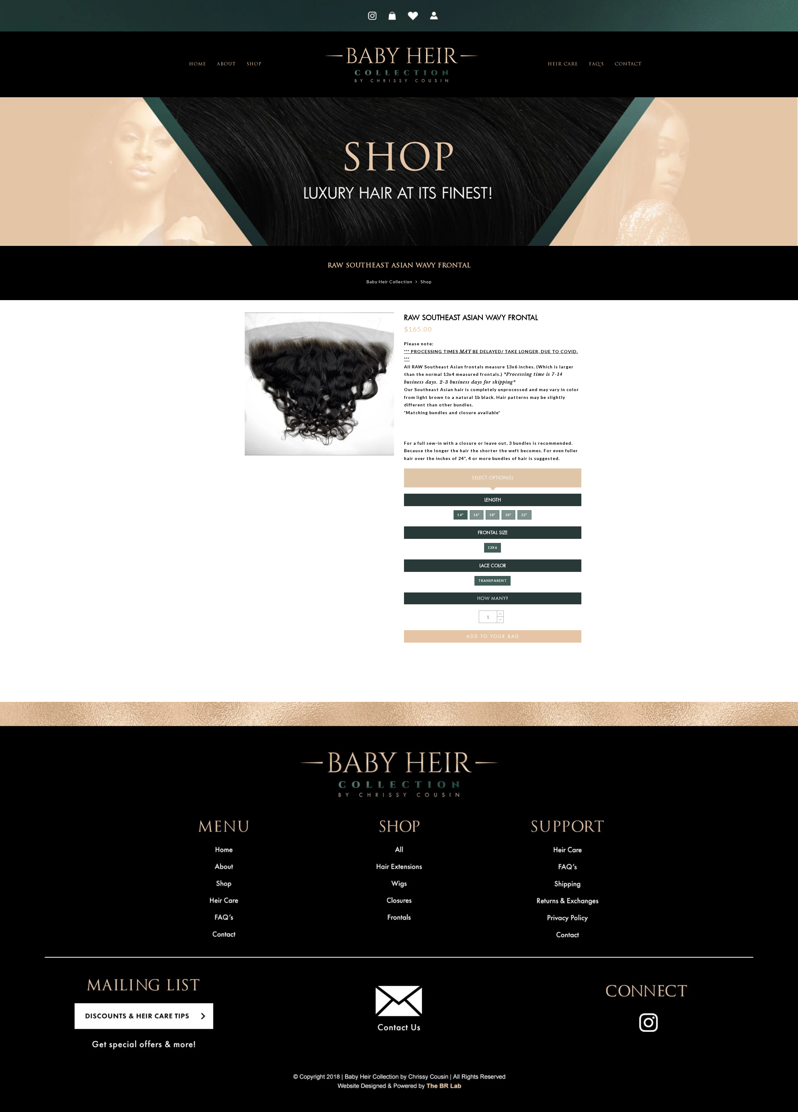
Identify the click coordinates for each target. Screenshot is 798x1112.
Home (197, 64)
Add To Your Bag (492, 636)
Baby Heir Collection (389, 281)
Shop (254, 64)
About (226, 64)
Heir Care (563, 64)
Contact (628, 64)
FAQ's (596, 64)
